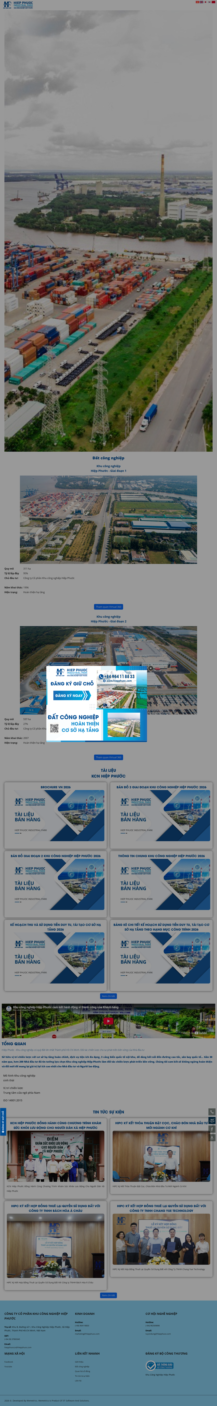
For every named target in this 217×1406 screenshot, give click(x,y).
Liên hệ (78, 1380)
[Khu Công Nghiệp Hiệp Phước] (18, 5)
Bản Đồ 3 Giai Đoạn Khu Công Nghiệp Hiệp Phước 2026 (161, 787)
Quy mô (9, 568)
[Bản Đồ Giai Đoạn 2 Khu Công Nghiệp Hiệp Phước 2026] (55, 884)
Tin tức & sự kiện (82, 1376)
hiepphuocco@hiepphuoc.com (17, 1347)
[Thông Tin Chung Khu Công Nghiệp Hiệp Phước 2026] (161, 884)
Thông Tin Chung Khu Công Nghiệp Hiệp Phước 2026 (161, 856)
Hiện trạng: (11, 592)
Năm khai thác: (13, 587)
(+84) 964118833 (82, 1325)
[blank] (179, 1365)
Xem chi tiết (108, 996)
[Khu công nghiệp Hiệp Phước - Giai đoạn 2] (108, 670)
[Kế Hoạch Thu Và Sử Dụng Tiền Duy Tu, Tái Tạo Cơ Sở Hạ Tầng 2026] (55, 957)
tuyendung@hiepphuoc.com (158, 1333)
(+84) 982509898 (153, 1325)
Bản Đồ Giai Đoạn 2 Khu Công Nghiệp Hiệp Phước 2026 (56, 856)
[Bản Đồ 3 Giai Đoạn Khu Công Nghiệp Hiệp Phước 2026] (161, 815)
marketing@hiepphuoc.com (87, 1333)
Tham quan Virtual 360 (108, 606)
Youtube (8, 1366)
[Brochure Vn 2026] (55, 815)
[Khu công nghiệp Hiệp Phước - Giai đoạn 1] (108, 519)
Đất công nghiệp (82, 1366)
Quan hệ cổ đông (82, 1371)
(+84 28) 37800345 (12, 1339)
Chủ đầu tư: (11, 578)
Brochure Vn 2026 (56, 787)
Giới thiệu (79, 1361)
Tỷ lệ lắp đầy (11, 573)
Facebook (8, 1361)
